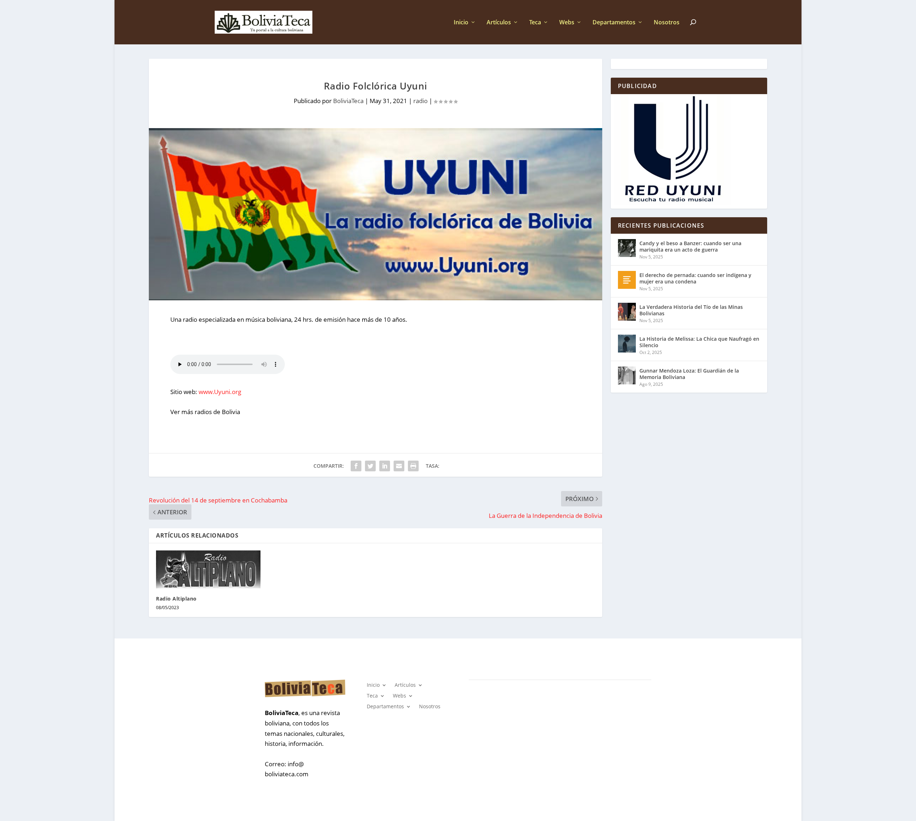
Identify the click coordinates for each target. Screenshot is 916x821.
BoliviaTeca (348, 101)
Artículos (499, 22)
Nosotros (666, 22)
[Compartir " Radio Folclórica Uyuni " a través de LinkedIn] (384, 466)
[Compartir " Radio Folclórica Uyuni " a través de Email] (399, 466)
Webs (566, 22)
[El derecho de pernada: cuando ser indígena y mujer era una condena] (627, 280)
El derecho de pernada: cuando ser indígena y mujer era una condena (695, 278)
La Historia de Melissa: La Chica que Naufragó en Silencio (699, 342)
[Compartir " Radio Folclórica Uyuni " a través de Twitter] (370, 466)
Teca (535, 22)
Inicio (461, 22)
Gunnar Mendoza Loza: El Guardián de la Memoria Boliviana (689, 373)
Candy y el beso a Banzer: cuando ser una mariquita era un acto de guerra (690, 246)
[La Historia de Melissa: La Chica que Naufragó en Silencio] (627, 344)
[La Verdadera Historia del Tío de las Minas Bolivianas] (627, 312)
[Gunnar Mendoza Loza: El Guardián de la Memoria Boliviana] (627, 375)
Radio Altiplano (176, 598)
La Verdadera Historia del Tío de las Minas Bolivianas (691, 310)
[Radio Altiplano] (208, 569)
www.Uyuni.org (220, 392)
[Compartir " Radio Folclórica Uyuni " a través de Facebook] (356, 466)
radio (420, 101)
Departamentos (614, 22)
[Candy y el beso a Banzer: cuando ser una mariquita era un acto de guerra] (627, 248)
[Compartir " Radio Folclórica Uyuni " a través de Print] (413, 466)
